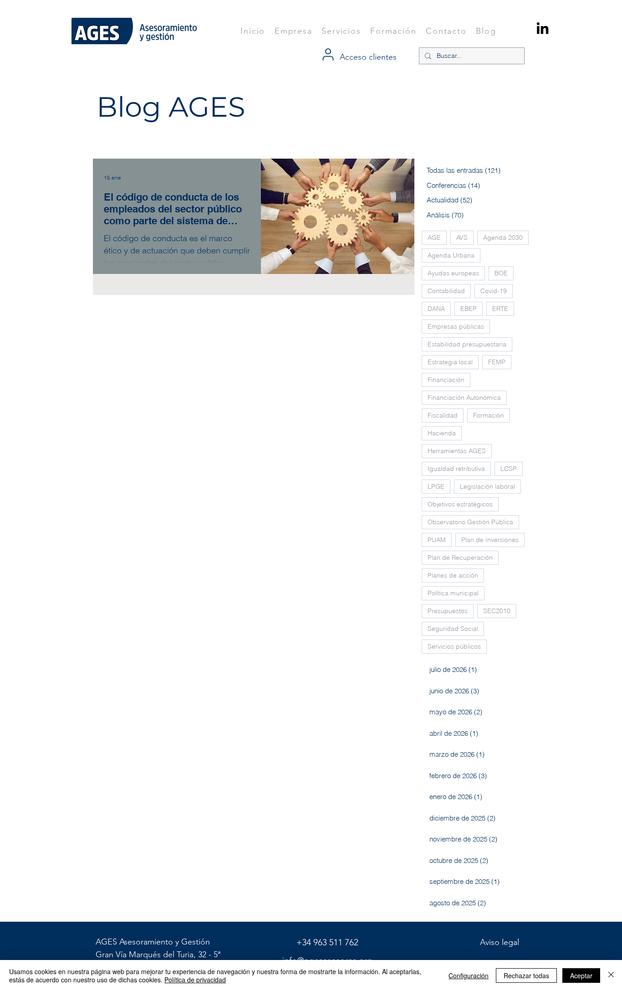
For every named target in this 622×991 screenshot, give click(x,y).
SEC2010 (496, 611)
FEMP (496, 362)
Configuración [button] (469, 975)
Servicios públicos (454, 646)
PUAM (437, 540)
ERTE (500, 309)
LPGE (436, 486)
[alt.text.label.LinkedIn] (542, 28)
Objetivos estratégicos (460, 504)
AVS (462, 237)
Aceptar (581, 975)
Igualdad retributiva (456, 469)
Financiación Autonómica (464, 397)
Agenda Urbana (451, 255)
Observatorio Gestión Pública (470, 522)
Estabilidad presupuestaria (467, 344)
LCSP (508, 469)
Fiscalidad (443, 415)
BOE (501, 273)
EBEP (468, 309)
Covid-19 (493, 291)
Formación (488, 415)
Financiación (446, 380)
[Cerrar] (611, 975)
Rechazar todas (526, 975)
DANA (436, 309)
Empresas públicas (456, 326)
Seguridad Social (453, 629)
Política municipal (453, 593)
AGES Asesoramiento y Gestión (154, 942)
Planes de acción (453, 575)
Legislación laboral (487, 486)
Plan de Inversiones (490, 540)
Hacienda (442, 433)
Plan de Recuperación (460, 557)
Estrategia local (450, 362)
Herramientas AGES (457, 451)
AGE (434, 237)
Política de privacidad (195, 979)
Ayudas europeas (453, 273)
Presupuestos (448, 611)
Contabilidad (446, 291)
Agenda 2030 (503, 237)
